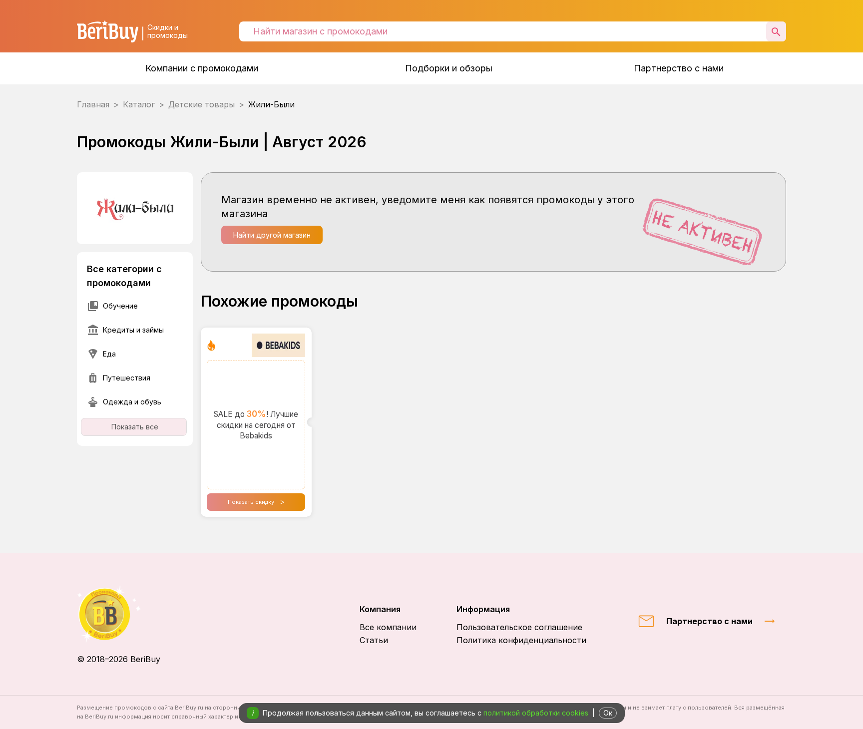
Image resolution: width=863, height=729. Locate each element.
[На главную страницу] (118, 614)
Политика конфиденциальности (521, 640)
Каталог (139, 104)
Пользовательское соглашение (519, 627)
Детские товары (201, 104)
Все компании (388, 627)
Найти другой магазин (272, 235)
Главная (93, 104)
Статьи (374, 640)
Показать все (134, 426)
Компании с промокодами (201, 68)
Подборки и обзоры (448, 68)
